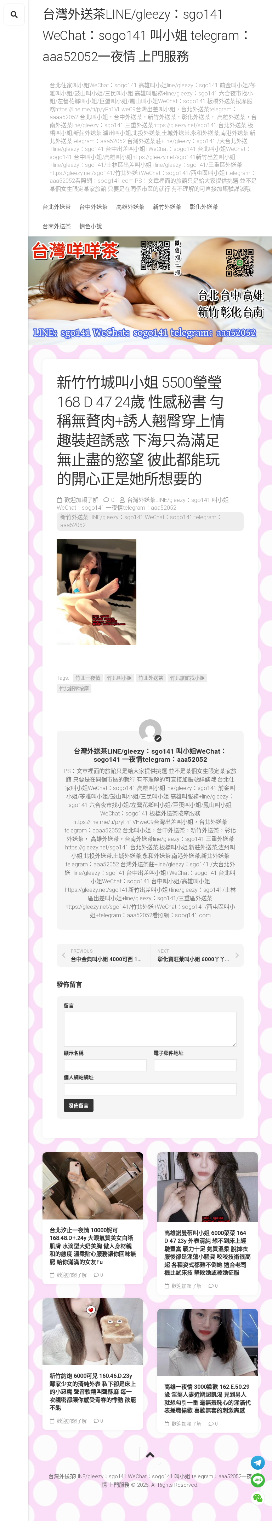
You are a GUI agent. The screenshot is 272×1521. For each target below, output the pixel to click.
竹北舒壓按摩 (74, 688)
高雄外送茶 (130, 207)
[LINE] (258, 1480)
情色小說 (90, 226)
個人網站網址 (79, 1077)
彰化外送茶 (204, 207)
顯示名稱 (74, 1053)
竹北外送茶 (150, 678)
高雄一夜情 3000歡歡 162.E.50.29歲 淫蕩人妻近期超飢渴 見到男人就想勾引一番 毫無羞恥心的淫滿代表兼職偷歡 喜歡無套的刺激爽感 (207, 1398)
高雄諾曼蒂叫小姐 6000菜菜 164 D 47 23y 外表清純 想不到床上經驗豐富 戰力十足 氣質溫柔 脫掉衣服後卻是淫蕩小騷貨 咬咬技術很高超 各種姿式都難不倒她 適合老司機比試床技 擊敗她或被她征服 (207, 1253)
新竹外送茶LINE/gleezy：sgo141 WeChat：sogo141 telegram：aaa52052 (141, 521)
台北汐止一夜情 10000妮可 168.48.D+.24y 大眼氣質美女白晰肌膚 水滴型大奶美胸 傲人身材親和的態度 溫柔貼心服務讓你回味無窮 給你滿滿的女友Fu (93, 1246)
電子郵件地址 (168, 1053)
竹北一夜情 (87, 678)
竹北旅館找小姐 (187, 678)
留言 (69, 1005)
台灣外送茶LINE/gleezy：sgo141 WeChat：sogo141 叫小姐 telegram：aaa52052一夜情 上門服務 (147, 35)
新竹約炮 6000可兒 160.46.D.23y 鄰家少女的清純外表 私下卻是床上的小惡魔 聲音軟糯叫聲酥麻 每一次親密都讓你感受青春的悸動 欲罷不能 (93, 1392)
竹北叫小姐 (119, 678)
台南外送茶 (56, 226)
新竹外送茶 (167, 207)
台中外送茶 (93, 207)
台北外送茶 (56, 207)
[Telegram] (258, 1463)
